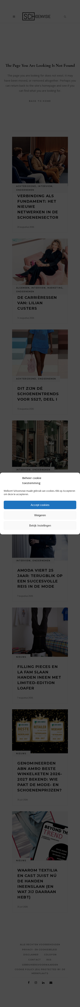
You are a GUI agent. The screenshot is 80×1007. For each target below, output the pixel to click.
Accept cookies (40, 504)
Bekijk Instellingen (40, 525)
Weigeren (40, 515)
